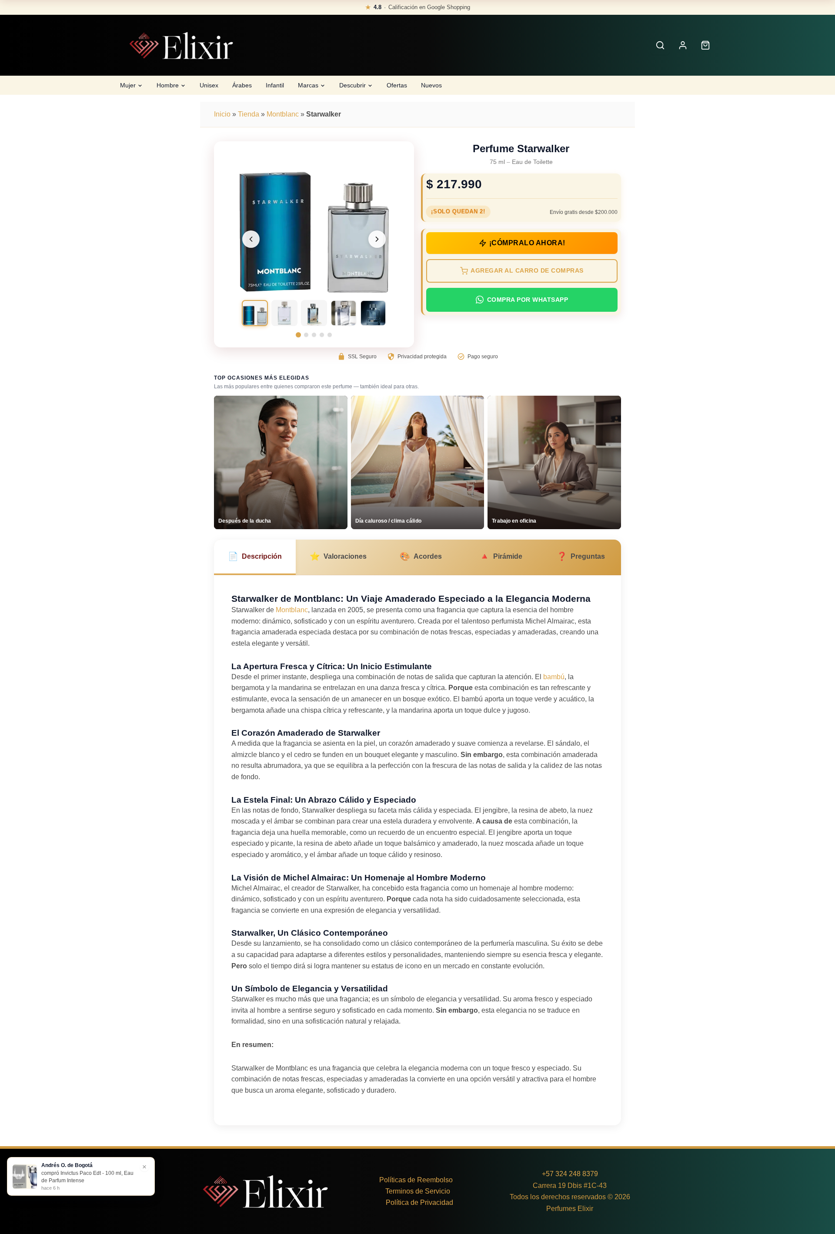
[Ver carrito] (705, 45)
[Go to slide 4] (322, 335)
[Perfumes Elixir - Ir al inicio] (181, 45)
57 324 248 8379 (572, 1173)
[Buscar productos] (660, 45)
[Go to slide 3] (314, 335)
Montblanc (283, 114)
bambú (553, 676)
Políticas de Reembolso (416, 1180)
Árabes (242, 85)
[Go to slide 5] (329, 335)
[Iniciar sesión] (682, 45)
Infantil (275, 85)
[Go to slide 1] (298, 334)
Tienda (248, 114)
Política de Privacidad (419, 1202)
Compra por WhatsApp (527, 299)
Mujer (128, 85)
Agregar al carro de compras (527, 270)
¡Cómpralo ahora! (527, 243)
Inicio (222, 114)
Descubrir (352, 85)
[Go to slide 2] (306, 335)
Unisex (209, 85)
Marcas (308, 85)
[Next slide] (377, 239)
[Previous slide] (251, 239)
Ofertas (397, 85)
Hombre (168, 85)
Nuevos (431, 85)
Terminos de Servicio (417, 1191)
